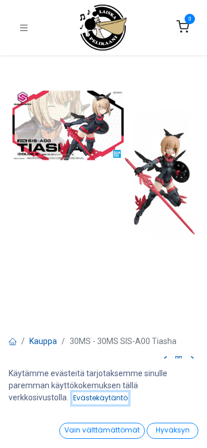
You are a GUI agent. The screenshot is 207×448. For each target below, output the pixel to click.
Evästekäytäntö (100, 398)
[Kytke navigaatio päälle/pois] (24, 28)
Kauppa (43, 341)
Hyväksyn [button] (173, 430)
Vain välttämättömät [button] (102, 430)
